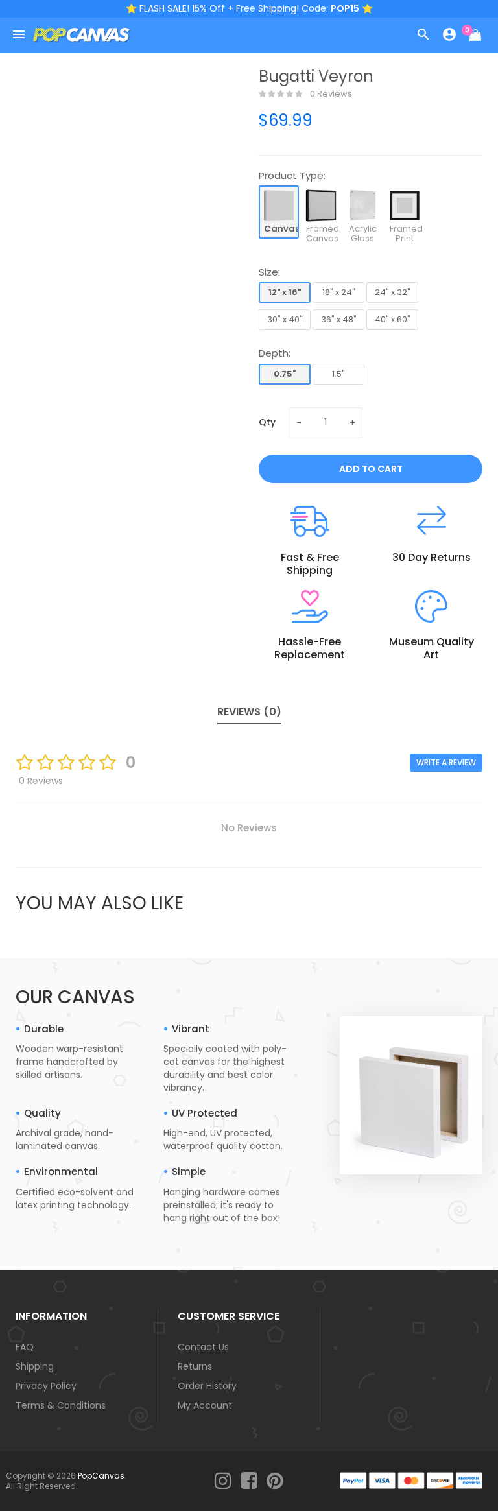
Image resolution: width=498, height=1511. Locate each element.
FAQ (25, 1346)
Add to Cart (371, 468)
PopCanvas (101, 1475)
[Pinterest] (275, 1481)
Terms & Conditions (61, 1405)
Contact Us (203, 1346)
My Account (205, 1405)
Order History (207, 1385)
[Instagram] (223, 1481)
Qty (267, 422)
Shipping (35, 1366)
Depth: (274, 353)
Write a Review (446, 762)
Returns (195, 1366)
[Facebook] (249, 1481)
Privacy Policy (46, 1385)
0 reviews (330, 94)
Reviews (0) (249, 711)
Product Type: (292, 175)
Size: (269, 272)
